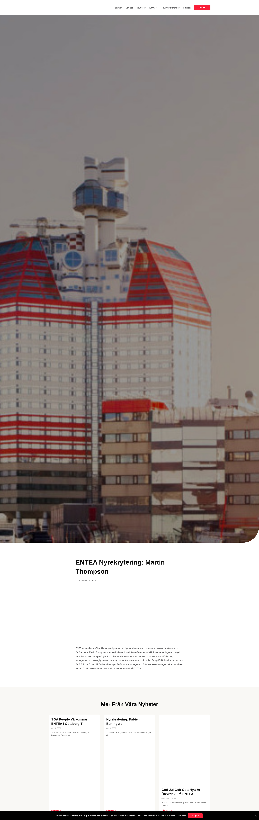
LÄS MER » (56, 810)
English (187, 7)
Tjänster (117, 7)
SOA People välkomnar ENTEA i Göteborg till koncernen (69, 724)
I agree (195, 816)
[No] (255, 815)
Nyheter (141, 7)
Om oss (129, 7)
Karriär (152, 7)
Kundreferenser (171, 7)
